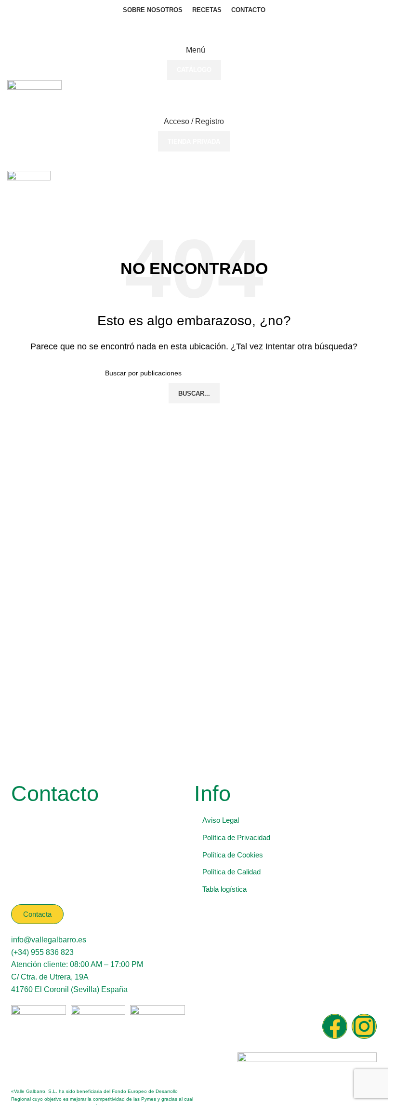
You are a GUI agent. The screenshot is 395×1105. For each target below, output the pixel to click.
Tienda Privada (194, 141)
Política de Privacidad (236, 837)
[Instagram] (364, 1026)
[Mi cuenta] (194, 206)
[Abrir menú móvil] (194, 161)
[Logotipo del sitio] (34, 95)
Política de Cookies (232, 855)
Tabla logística (224, 889)
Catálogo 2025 (194, 30)
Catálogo (194, 69)
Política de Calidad (231, 872)
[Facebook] (334, 1026)
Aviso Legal (220, 820)
